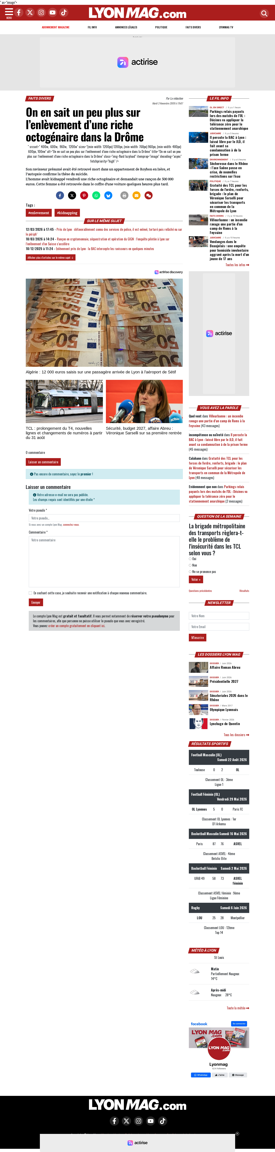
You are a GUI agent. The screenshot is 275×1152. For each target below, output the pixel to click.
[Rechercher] (263, 14)
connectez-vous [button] (71, 525)
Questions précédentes (200, 591)
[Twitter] (29, 13)
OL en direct (217, 107)
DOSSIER (214, 663)
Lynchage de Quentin (225, 723)
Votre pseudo (38, 510)
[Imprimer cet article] (124, 195)
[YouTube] (51, 13)
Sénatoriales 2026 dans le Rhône (229, 697)
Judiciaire (215, 133)
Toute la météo (236, 1008)
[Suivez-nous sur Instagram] (137, 1123)
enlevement (39, 212)
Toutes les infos (235, 264)
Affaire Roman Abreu (225, 667)
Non (194, 565)
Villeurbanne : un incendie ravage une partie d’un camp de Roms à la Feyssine (228, 226)
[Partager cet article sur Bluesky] (108, 195)
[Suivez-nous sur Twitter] (125, 1123)
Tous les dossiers (235, 734)
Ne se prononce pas (203, 571)
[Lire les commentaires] (149, 195)
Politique (161, 27)
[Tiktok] (62, 13)
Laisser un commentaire (43, 462)
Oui (193, 558)
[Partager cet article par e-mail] (136, 195)
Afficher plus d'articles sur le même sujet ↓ (51, 257)
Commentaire (38, 532)
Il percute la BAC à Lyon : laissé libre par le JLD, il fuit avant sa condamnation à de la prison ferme (228, 146)
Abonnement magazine (55, 27)
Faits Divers (193, 27)
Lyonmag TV (226, 27)
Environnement (219, 159)
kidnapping (68, 212)
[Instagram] (40, 13)
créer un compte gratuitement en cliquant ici (76, 625)
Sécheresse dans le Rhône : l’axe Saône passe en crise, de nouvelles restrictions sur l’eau (229, 170)
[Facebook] (17, 13)
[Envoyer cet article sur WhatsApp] (96, 195)
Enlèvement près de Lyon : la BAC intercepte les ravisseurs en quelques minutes (105, 248)
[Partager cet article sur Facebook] (60, 195)
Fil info (92, 27)
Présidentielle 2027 (224, 681)
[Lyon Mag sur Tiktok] (161, 1123)
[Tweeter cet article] (72, 195)
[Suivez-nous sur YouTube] (149, 1123)
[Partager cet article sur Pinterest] (84, 195)
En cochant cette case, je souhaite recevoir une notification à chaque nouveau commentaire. (90, 592)
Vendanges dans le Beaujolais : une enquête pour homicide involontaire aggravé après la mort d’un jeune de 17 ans (229, 250)
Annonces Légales (126, 27)
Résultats (244, 591)
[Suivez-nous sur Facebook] (219, 1049)
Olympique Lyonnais (224, 709)
